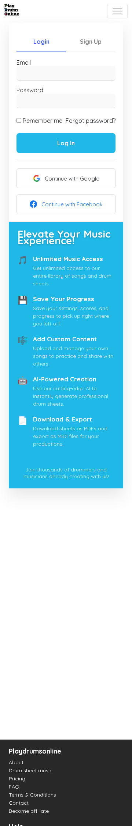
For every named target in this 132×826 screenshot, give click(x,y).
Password (29, 90)
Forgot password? (90, 120)
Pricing (17, 778)
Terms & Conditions (32, 794)
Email (23, 62)
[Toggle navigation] (117, 11)
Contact (19, 803)
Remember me (42, 120)
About (16, 762)
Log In (66, 143)
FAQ (14, 786)
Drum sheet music (30, 770)
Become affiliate (29, 811)
